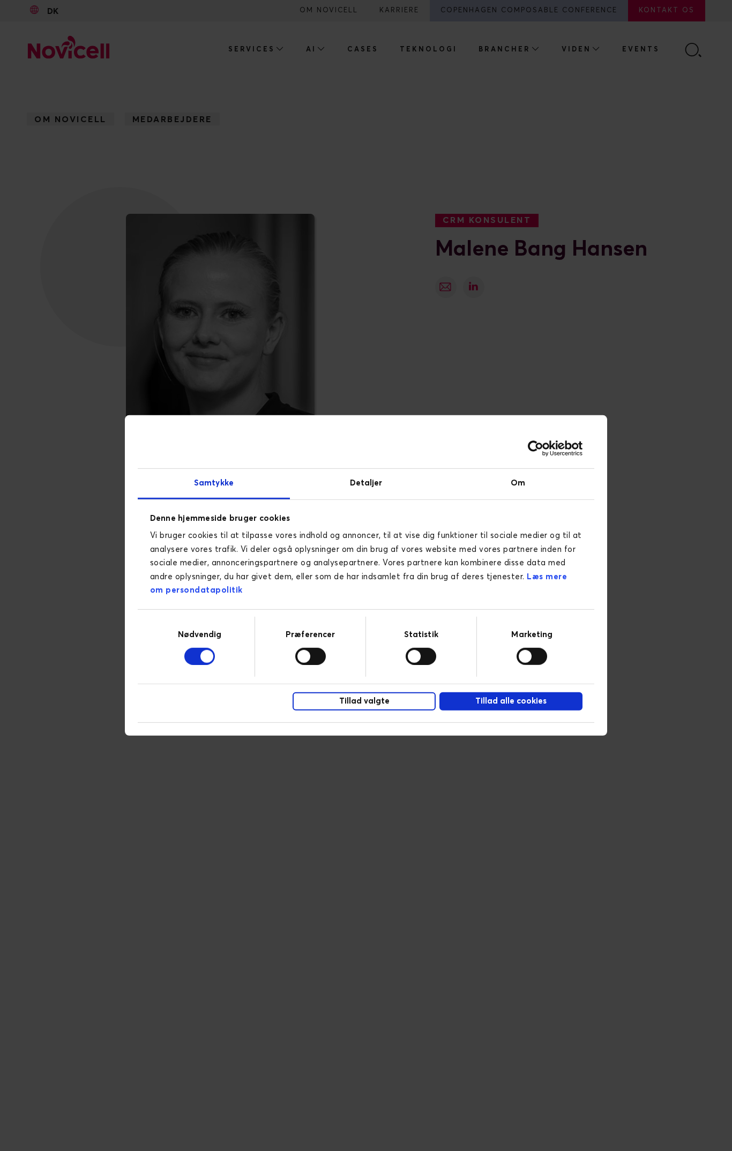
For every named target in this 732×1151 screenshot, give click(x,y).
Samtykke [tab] (214, 483)
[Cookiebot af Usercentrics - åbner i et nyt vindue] (535, 448)
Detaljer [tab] (366, 483)
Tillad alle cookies (511, 701)
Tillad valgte (364, 701)
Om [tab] (518, 483)
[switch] (310, 655)
